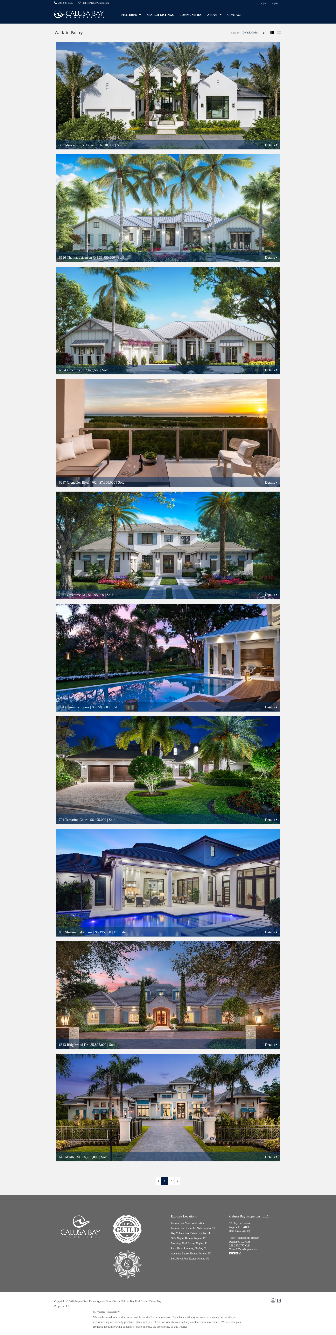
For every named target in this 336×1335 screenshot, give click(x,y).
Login (263, 3)
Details (270, 145)
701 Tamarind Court (73, 820)
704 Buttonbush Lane (74, 707)
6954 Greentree (70, 370)
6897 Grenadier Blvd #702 (78, 482)
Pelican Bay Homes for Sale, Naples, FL (193, 1228)
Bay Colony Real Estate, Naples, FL (191, 1233)
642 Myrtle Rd (69, 1157)
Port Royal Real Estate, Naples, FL (190, 1258)
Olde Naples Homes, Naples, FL (188, 1238)
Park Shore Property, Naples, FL (189, 1248)
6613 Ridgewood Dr (73, 1045)
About (212, 14)
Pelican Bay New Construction (188, 1223)
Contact (234, 14)
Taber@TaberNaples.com (243, 1249)
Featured (129, 14)
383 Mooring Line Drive (76, 145)
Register (275, 3)
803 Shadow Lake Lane (75, 932)
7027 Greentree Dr (72, 595)
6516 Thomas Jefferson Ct (77, 257)
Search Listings (160, 14)
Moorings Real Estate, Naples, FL (189, 1243)
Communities (190, 14)
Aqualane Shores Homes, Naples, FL (191, 1253)
